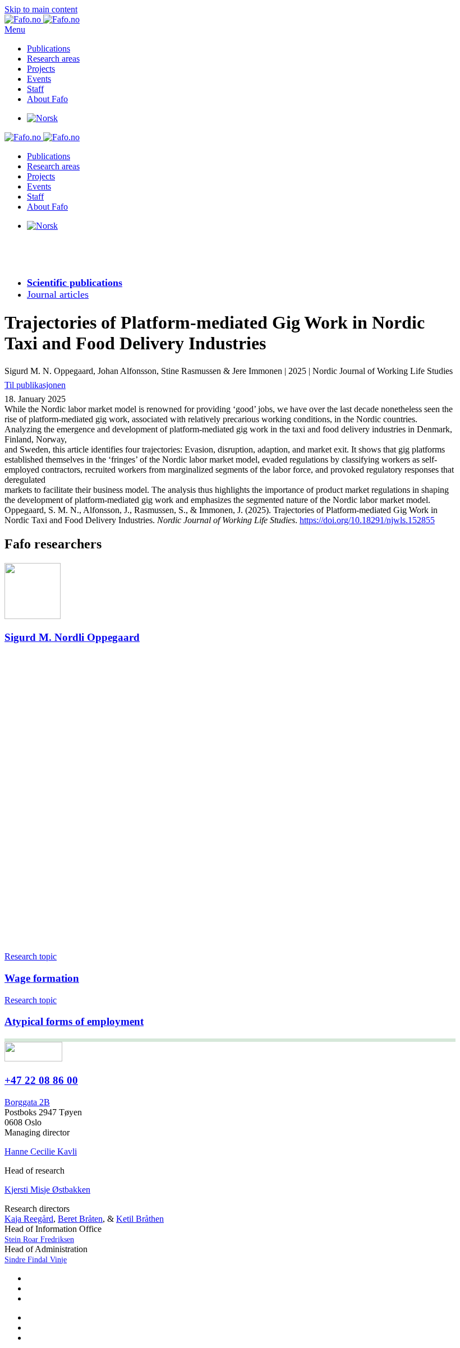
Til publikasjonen (35, 385)
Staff (35, 89)
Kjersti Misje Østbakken (47, 1189)
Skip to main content (40, 9)
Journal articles (58, 294)
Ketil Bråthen (140, 1219)
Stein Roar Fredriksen (39, 1239)
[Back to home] (42, 19)
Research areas (53, 58)
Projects (41, 68)
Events (39, 79)
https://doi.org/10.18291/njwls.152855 (367, 520)
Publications (48, 48)
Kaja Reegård (28, 1219)
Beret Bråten (80, 1219)
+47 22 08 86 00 (41, 1080)
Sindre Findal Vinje (35, 1259)
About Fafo (47, 99)
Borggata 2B (27, 1102)
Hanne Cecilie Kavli (40, 1151)
